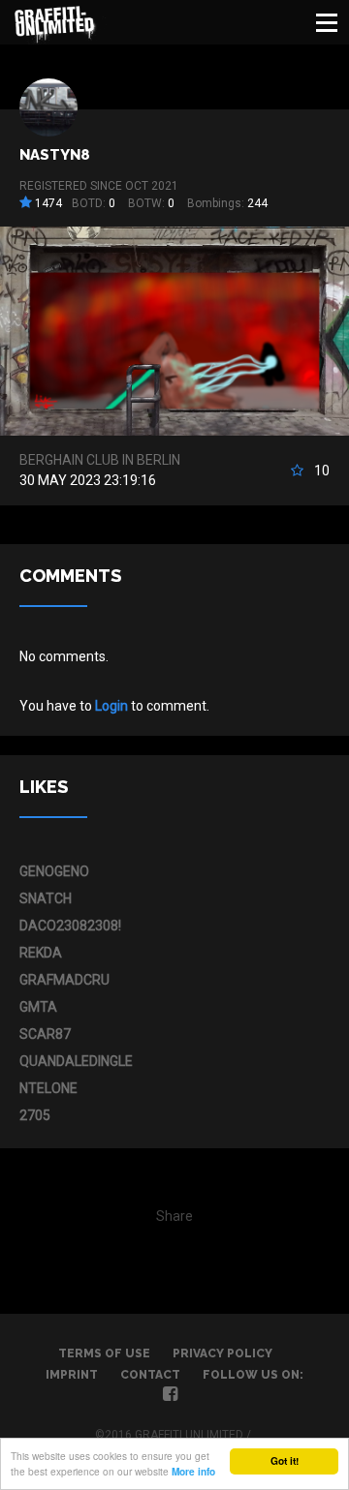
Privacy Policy (222, 1353)
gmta (38, 1007)
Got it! (284, 1461)
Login (111, 706)
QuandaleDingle (76, 1061)
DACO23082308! (70, 925)
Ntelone (48, 1088)
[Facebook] (170, 1396)
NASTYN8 (54, 155)
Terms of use (104, 1353)
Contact (150, 1375)
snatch (45, 898)
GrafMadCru (64, 980)
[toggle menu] (326, 22)
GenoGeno (54, 871)
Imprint (72, 1375)
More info (193, 1471)
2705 (34, 1115)
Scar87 (45, 1034)
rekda (40, 952)
